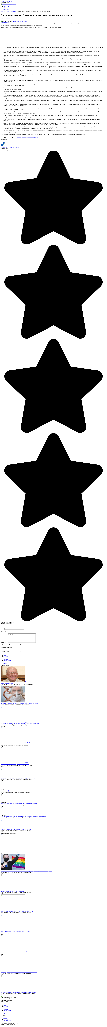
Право (5, 663)
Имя (2, 626)
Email (2, 628)
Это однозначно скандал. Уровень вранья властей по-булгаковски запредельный (20, 723)
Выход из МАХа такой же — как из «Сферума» (12, 891)
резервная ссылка (23, 21)
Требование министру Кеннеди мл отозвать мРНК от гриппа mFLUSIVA (19, 803)
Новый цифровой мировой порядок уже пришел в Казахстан (16, 951)
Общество (6, 659)
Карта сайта (6, 9)
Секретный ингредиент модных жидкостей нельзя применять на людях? (19, 992)
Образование (6, 658)
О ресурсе (5, 656)
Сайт (2, 631)
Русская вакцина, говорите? (7, 683)
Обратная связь (7, 7)
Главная (5, 1018)
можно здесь (16, 21)
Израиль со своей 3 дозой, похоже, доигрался (12, 743)
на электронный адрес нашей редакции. (27, 137)
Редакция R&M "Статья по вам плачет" (10, 147)
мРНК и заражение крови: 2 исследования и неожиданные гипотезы (18, 778)
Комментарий (4, 642)
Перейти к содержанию (6, 1)
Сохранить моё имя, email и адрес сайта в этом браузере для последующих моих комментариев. (26, 644)
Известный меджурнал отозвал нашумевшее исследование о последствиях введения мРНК (23, 816)
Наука (4, 655)
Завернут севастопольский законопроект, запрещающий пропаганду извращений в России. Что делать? (26, 871)
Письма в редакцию (5, 18)
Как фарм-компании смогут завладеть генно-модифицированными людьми (19, 703)
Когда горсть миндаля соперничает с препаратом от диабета (15, 931)
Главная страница (7, 6)
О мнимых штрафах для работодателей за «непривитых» (15, 764)
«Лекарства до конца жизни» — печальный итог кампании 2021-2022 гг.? (19, 972)
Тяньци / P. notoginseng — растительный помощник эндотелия (16, 829)
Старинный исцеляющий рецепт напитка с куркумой (14, 850)
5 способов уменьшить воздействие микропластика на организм (17, 911)
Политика (5, 661)
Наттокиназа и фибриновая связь (9, 790)
